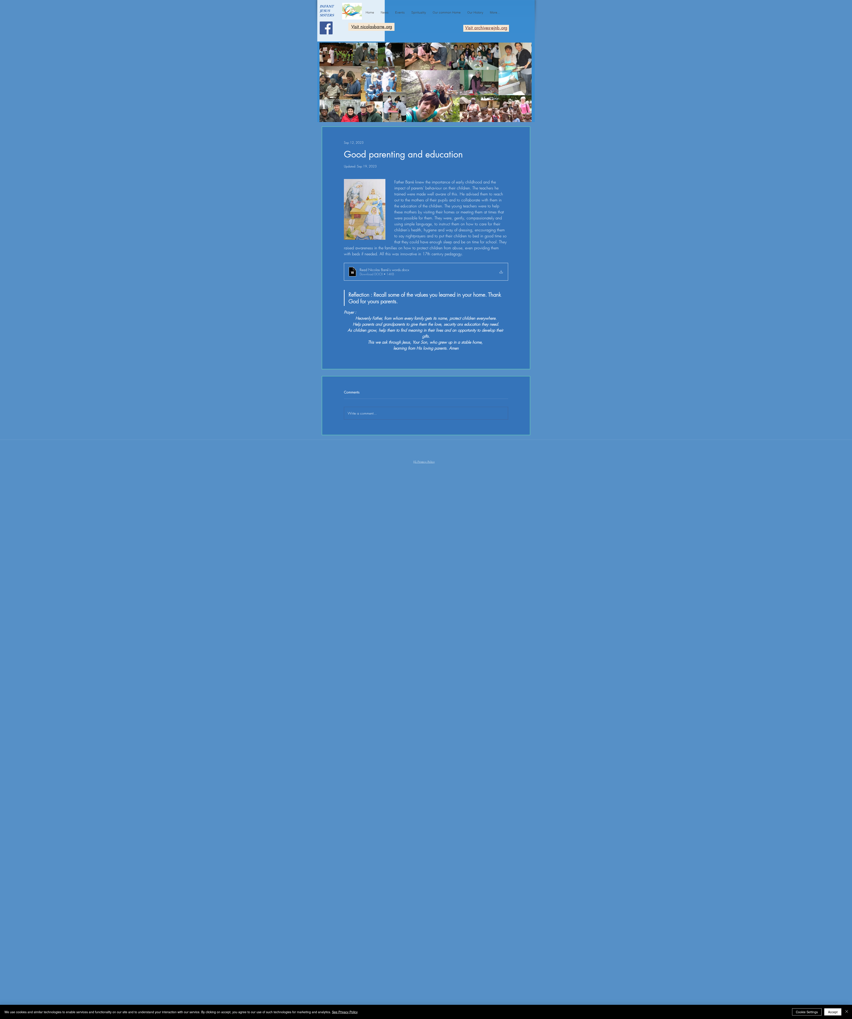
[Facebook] (326, 28)
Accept (833, 1012)
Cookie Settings (807, 1012)
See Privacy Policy (345, 1012)
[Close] (846, 1011)
